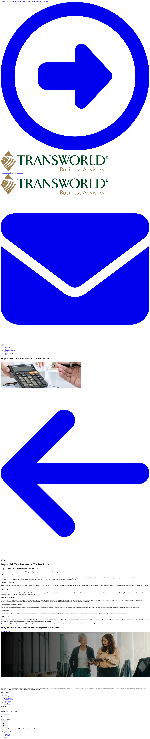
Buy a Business (7, 704)
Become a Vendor (8, 699)
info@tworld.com (5, 714)
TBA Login (7, 732)
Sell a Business (7, 701)
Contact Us (20, 173)
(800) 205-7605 (4, 716)
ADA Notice (7, 735)
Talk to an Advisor (5, 631)
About (5, 695)
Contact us (76, 623)
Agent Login (7, 702)
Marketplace (7, 734)
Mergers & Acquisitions (9, 697)
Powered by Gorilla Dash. (34, 728)
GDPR (5, 737)
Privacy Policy (7, 731)
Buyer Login (13, 173)
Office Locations (8, 698)
